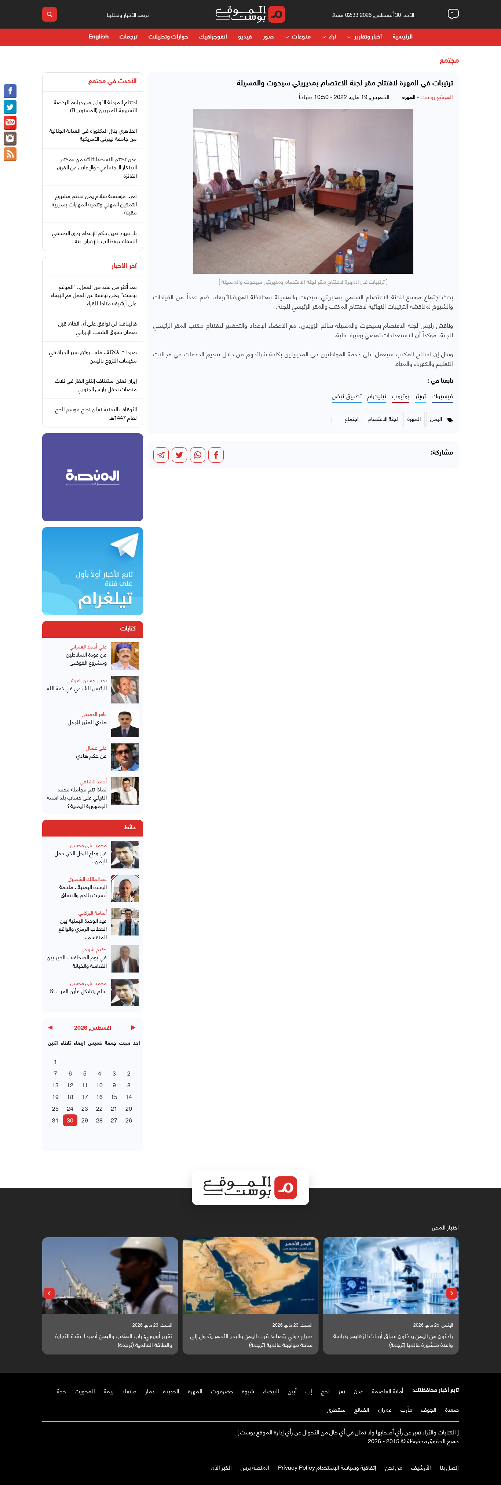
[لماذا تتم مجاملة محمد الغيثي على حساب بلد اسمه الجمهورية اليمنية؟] (125, 793)
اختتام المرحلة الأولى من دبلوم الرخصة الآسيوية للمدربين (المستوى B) (95, 105)
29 (84, 1119)
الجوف (428, 1409)
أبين (292, 1390)
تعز (342, 1390)
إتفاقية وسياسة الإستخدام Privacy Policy (327, 1467)
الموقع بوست (437, 96)
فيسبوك (442, 395)
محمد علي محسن (88, 845)
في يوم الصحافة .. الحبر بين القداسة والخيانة (77, 961)
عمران (385, 1409)
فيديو (245, 37)
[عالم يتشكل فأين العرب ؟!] (125, 993)
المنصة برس (255, 1467)
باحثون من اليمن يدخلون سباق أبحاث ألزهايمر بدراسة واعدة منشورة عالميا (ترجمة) (393, 1340)
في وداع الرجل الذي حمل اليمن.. (81, 857)
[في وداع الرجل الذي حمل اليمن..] (125, 855)
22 (99, 1108)
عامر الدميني (94, 713)
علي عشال (96, 747)
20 (128, 1108)
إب (309, 1390)
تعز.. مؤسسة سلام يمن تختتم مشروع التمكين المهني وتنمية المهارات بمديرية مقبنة (94, 203)
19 (55, 1096)
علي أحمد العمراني (88, 646)
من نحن (393, 1467)
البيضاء (271, 1390)
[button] (451, 1293)
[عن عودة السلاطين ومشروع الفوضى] (125, 657)
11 (84, 1084)
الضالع (361, 1409)
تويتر (420, 395)
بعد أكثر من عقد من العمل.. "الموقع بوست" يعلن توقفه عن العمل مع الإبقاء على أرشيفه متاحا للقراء (94, 294)
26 (128, 1119)
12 (70, 1084)
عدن (358, 1390)
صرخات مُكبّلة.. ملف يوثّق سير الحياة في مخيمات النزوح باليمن (93, 355)
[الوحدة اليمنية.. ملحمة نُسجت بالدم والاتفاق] (125, 889)
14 (128, 1096)
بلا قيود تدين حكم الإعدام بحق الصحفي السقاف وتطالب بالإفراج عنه (94, 236)
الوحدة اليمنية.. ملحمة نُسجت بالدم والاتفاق (83, 890)
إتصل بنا (449, 1467)
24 (70, 1108)
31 (55, 1119)
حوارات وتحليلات (168, 37)
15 (114, 1096)
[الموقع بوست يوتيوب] (10, 123)
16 (99, 1096)
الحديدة (171, 1390)
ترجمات (129, 37)
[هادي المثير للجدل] (125, 724)
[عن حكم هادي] (125, 758)
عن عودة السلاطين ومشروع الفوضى (86, 658)
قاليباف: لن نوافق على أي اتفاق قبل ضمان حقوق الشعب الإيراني (97, 327)
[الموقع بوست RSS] (10, 154)
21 (114, 1108)
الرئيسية (403, 37)
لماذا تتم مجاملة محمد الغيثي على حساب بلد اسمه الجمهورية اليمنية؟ (77, 797)
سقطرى (336, 1409)
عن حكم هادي (91, 755)
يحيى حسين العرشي (87, 680)
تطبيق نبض (347, 395)
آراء (332, 37)
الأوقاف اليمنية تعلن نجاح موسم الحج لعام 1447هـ (96, 413)
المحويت (85, 1390)
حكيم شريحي (94, 949)
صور (268, 37)
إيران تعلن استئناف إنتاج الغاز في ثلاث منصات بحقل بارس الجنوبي (96, 384)
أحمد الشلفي (93, 781)
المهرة (195, 1390)
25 (55, 1108)
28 (99, 1119)
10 (99, 1084)
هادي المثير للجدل (87, 721)
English (98, 37)
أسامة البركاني (92, 912)
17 (84, 1096)
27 (114, 1119)
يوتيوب (400, 395)
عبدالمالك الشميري (87, 878)
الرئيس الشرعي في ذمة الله (77, 688)
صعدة (452, 1409)
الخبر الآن (221, 1467)
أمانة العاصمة (387, 1390)
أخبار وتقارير (368, 37)
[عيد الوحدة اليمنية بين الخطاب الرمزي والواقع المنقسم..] (125, 924)
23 (84, 1108)
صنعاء (129, 1390)
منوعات (301, 37)
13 (55, 1084)
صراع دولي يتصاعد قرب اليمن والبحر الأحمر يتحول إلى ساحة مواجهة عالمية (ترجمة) (251, 1340)
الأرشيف (421, 1467)
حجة (61, 1390)
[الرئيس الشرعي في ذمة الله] (125, 690)
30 (70, 1119)
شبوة (248, 1390)
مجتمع (449, 60)
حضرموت (222, 1390)
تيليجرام (376, 395)
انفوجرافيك (213, 37)
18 (70, 1096)
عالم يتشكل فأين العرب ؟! (78, 990)
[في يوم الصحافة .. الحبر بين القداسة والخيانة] (125, 959)
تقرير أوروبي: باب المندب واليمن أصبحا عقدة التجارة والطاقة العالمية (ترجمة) (113, 1340)
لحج (325, 1390)
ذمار (149, 1390)
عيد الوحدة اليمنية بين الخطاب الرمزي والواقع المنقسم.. (83, 928)
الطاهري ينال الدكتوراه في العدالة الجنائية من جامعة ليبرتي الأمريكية (93, 134)
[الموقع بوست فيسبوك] (10, 91)
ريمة (109, 1390)
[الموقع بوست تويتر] (10, 107)
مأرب (406, 1409)
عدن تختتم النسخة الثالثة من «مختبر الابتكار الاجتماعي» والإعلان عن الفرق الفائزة (97, 167)
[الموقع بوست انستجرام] (10, 139)
